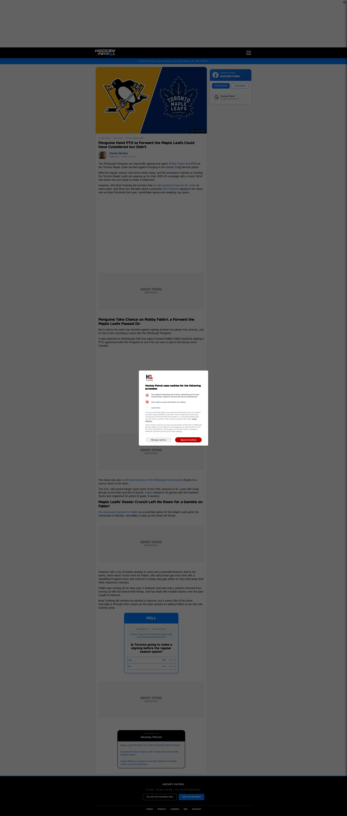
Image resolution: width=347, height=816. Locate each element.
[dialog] (173, 408)
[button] (173, 408)
